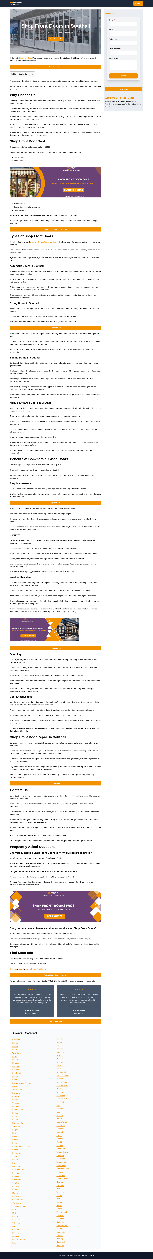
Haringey (60, 1059)
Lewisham (60, 1139)
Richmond (16, 1093)
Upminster (60, 1245)
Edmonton (60, 1129)
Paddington (16, 1176)
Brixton (59, 1042)
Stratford (60, 1145)
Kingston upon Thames (21, 1146)
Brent (14, 1163)
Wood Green (61, 1062)
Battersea (15, 1190)
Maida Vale (16, 1166)
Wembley (15, 1080)
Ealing (14, 1056)
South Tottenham (63, 1075)
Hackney (60, 1089)
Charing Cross (17, 1216)
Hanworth (16, 1106)
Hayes (33, 969)
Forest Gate (61, 1175)
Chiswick (15, 1096)
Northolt (15, 1060)
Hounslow (16, 1066)
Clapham (15, 1229)
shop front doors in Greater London (43, 242)
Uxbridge (15, 1103)
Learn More (56, 783)
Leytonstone (61, 1165)
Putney (15, 1143)
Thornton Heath (62, 1085)
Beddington (61, 1092)
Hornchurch (61, 1242)
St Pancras (16, 1223)
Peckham (60, 1065)
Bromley (60, 1115)
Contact (138, 3)
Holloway (15, 1233)
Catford (59, 1135)
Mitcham (15, 1236)
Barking (59, 1202)
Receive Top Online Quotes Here (55, 975)
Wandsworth (17, 1180)
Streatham (60, 1049)
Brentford (15, 1070)
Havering (60, 1239)
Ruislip (15, 1100)
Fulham (15, 1136)
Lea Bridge (61, 1095)
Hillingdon (16, 1063)
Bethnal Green (62, 1082)
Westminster (17, 1219)
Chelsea (15, 1186)
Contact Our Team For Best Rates (56, 229)
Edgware (15, 1173)
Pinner (14, 1116)
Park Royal (16, 1073)
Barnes (15, 1120)
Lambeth (15, 1243)
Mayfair (15, 1193)
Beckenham (61, 1159)
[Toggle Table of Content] (30, 74)
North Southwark (18, 1239)
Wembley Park (17, 1110)
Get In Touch (123, 89)
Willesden (16, 1126)
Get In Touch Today (56, 67)
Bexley (59, 1229)
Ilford (58, 1199)
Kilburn (15, 1150)
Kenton (15, 1113)
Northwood (16, 1133)
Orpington (60, 1222)
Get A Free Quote (56, 1021)
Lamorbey (60, 1215)
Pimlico (15, 1209)
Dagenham (61, 1232)
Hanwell (21, 969)
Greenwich (61, 1132)
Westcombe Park (63, 1169)
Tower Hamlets (62, 1099)
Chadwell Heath (62, 1225)
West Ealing (41, 969)
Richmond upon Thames (21, 1083)
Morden (15, 1226)
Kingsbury (16, 1130)
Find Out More (56, 328)
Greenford (13, 969)
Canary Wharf (62, 1122)
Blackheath (61, 1149)
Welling (59, 1205)
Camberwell (61, 1052)
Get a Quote (54, 39)
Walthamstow (61, 1162)
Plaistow (60, 1172)
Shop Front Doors (25, 58)
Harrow (15, 1076)
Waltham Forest (62, 1152)
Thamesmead (62, 1212)
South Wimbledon (19, 1206)
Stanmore (16, 1156)
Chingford (60, 1185)
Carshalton (61, 1079)
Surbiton (15, 1183)
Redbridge (60, 1189)
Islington (60, 1039)
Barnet (59, 1045)
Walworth (60, 1055)
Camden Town (17, 1199)
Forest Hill (60, 1102)
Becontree (60, 1219)
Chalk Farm (16, 1196)
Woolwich (60, 1192)
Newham (60, 1182)
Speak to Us (55, 502)
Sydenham (61, 1109)
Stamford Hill (61, 1072)
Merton (14, 1213)
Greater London (62, 1179)
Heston (27, 969)
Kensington (16, 1153)
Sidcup (59, 1209)
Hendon (15, 1160)
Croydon (60, 1112)
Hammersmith (17, 1123)
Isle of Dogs (61, 1125)
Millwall (59, 1119)
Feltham (15, 1086)
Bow (58, 1105)
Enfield (59, 1142)
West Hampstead (18, 1170)
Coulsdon (60, 1155)
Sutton (59, 1069)
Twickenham (17, 1090)
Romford (60, 1235)
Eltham (59, 1195)
